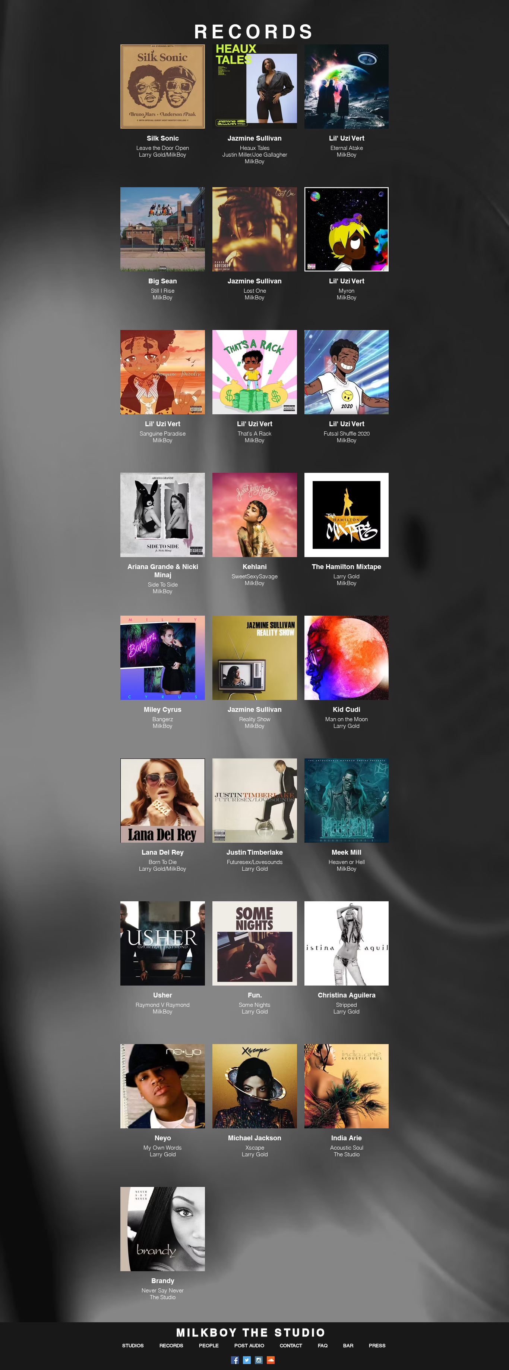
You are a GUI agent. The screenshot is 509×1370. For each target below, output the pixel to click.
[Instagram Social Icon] (259, 1360)
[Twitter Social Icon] (247, 1360)
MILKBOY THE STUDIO (251, 1332)
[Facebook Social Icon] (235, 1360)
